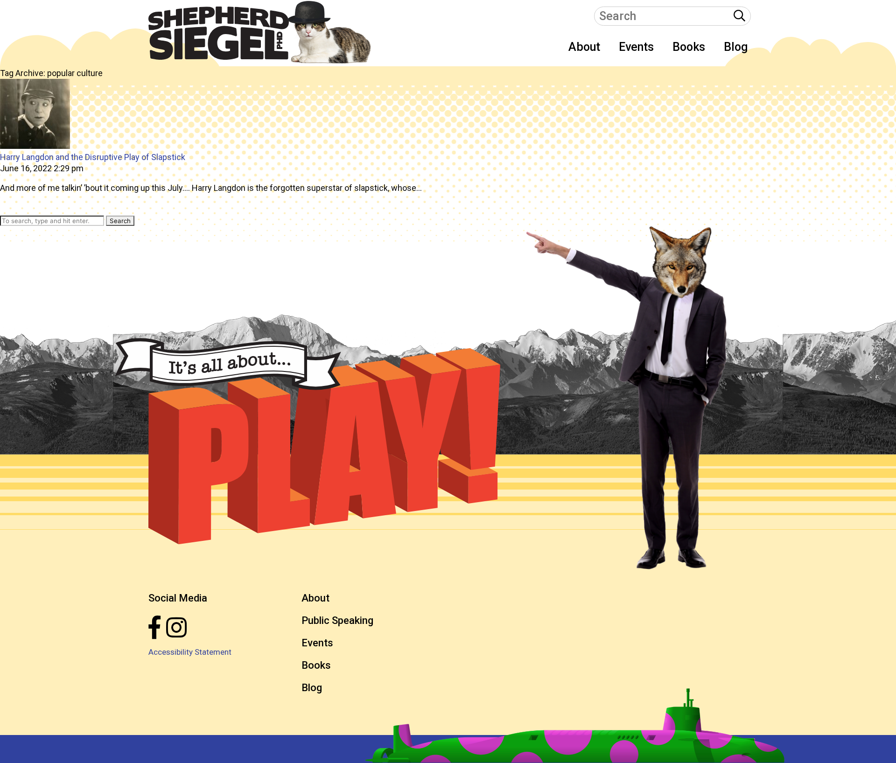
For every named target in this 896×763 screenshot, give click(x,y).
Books (688, 47)
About (584, 47)
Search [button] (120, 220)
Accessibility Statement (189, 652)
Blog (736, 47)
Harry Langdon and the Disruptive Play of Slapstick (92, 157)
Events (636, 47)
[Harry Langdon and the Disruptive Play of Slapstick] (35, 146)
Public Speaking (337, 620)
